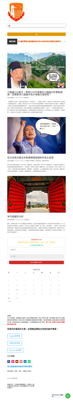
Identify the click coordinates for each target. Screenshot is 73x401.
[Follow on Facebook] (8, 361)
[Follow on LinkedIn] (25, 361)
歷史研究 (38, 161)
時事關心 (32, 161)
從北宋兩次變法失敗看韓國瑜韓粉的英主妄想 (30, 157)
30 (8, 298)
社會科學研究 (45, 161)
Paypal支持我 (14, 336)
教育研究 (26, 97)
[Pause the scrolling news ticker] (65, 41)
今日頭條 (26, 161)
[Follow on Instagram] (12, 361)
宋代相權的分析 (15, 216)
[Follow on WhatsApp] (29, 361)
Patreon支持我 (15, 350)
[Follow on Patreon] (21, 361)
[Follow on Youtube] (16, 361)
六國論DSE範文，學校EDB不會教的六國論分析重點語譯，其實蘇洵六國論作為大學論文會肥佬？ (35, 93)
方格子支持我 (14, 343)
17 (17, 289)
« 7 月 (9, 301)
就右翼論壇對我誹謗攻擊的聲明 (19, 367)
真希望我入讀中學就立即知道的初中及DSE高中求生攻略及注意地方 (32, 41)
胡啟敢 (12, 97)
